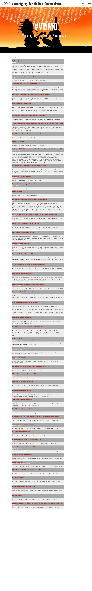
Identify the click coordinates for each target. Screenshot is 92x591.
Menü (89, 4)
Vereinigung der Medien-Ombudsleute (37, 3)
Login (83, 3)
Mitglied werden (46, 46)
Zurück (14, 57)
